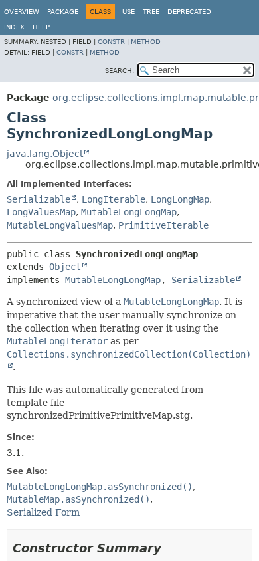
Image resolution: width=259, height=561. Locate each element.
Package (62, 11)
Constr (111, 41)
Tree (151, 11)
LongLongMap (180, 199)
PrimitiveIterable (163, 225)
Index (14, 27)
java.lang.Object (45, 153)
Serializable (38, 199)
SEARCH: (119, 70)
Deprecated (189, 11)
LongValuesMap (41, 212)
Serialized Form (43, 512)
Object (65, 266)
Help (41, 27)
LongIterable (113, 199)
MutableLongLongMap (129, 212)
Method (146, 41)
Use (128, 11)
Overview (21, 11)
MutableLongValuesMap (60, 225)
